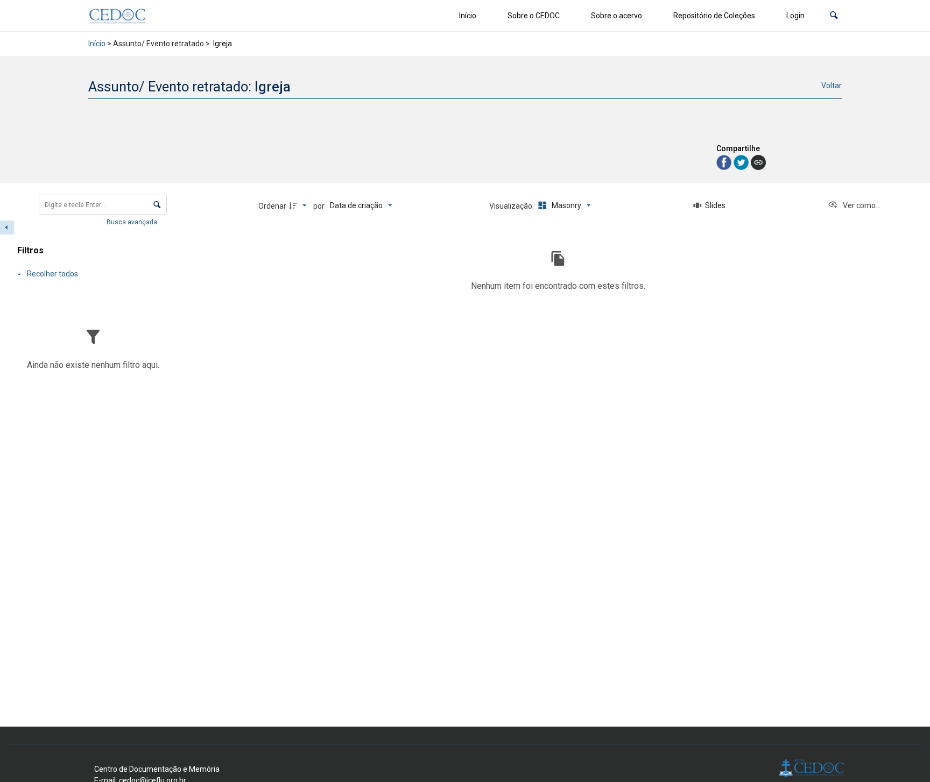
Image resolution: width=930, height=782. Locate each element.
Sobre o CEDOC (534, 15)
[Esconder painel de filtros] (7, 227)
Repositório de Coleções (714, 15)
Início (467, 15)
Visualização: (512, 206)
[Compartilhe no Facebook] (725, 162)
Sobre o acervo (616, 15)
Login (795, 15)
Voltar (831, 85)
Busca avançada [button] (133, 222)
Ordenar (272, 206)
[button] (834, 15)
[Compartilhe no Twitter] (742, 162)
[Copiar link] (758, 162)
